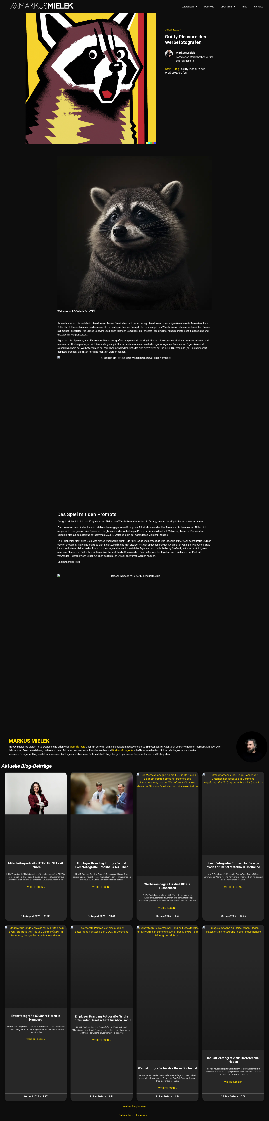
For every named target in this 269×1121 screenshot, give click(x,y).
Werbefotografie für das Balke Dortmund (167, 1068)
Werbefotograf (78, 746)
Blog (244, 6)
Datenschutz (126, 1115)
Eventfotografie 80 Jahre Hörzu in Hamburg (35, 1017)
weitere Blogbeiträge (134, 1106)
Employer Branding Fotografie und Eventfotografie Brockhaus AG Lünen (101, 865)
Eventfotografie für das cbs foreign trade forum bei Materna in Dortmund (233, 865)
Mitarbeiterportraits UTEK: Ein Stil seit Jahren (35, 865)
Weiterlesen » (35, 887)
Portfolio (209, 6)
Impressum (142, 1115)
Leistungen (188, 6)
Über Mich (226, 6)
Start (168, 68)
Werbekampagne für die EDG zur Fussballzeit (167, 886)
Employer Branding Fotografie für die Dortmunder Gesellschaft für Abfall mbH (102, 1018)
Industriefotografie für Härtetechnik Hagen (233, 1060)
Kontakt (258, 6)
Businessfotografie (122, 750)
